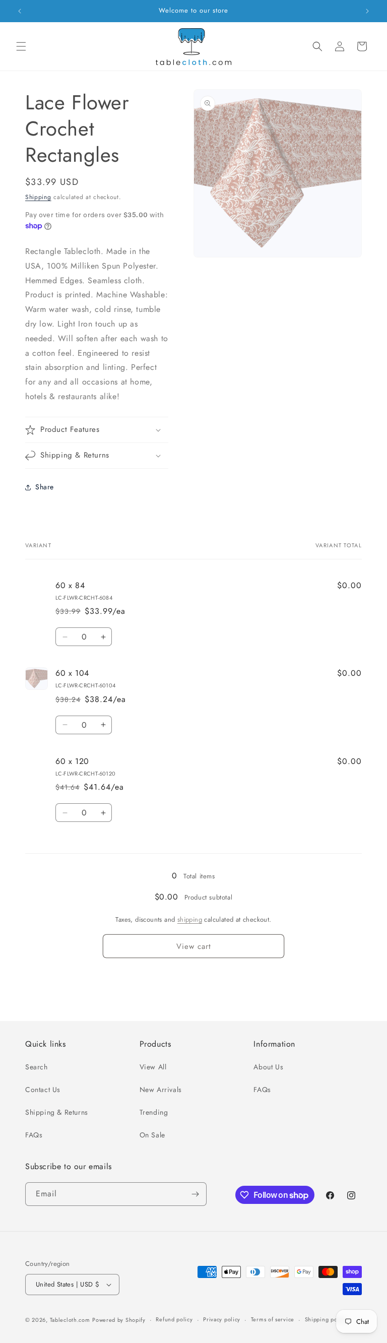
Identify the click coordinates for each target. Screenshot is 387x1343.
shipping (189, 919)
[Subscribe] (195, 1194)
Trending (154, 1112)
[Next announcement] (367, 11)
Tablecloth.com (70, 1320)
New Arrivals (161, 1089)
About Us (268, 1067)
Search (36, 1067)
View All (153, 1067)
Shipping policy (326, 1319)
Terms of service (272, 1319)
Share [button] (44, 487)
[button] (21, 46)
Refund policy (174, 1319)
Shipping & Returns (56, 1112)
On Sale (152, 1135)
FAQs (33, 1135)
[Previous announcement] (20, 11)
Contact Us (42, 1089)
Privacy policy (221, 1319)
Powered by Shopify (119, 1320)
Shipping (38, 197)
